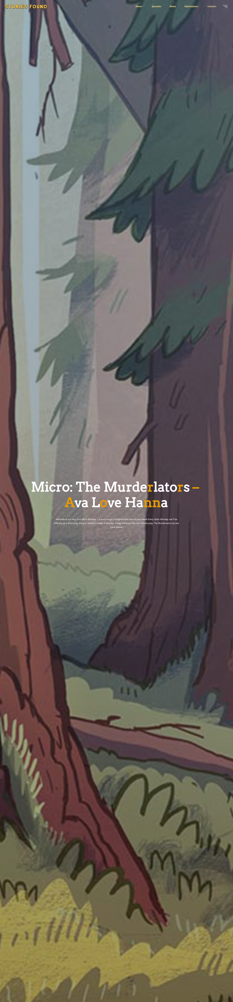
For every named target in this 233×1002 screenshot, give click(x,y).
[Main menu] (225, 6)
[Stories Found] (26, 6)
